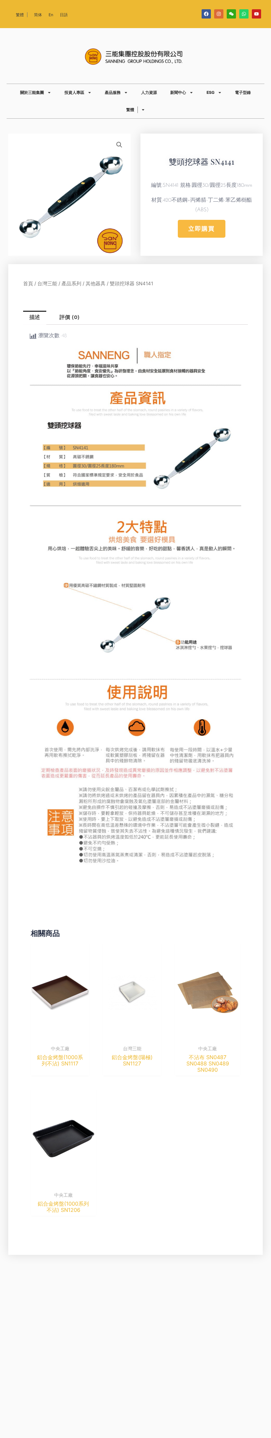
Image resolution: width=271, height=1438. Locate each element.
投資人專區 (74, 92)
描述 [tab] (34, 317)
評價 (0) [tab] (69, 317)
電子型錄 (243, 92)
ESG (210, 92)
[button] (119, 145)
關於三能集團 (32, 92)
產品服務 (113, 92)
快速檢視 (60, 1035)
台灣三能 (47, 284)
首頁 (28, 284)
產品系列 (71, 284)
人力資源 (149, 92)
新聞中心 (178, 92)
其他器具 (95, 284)
